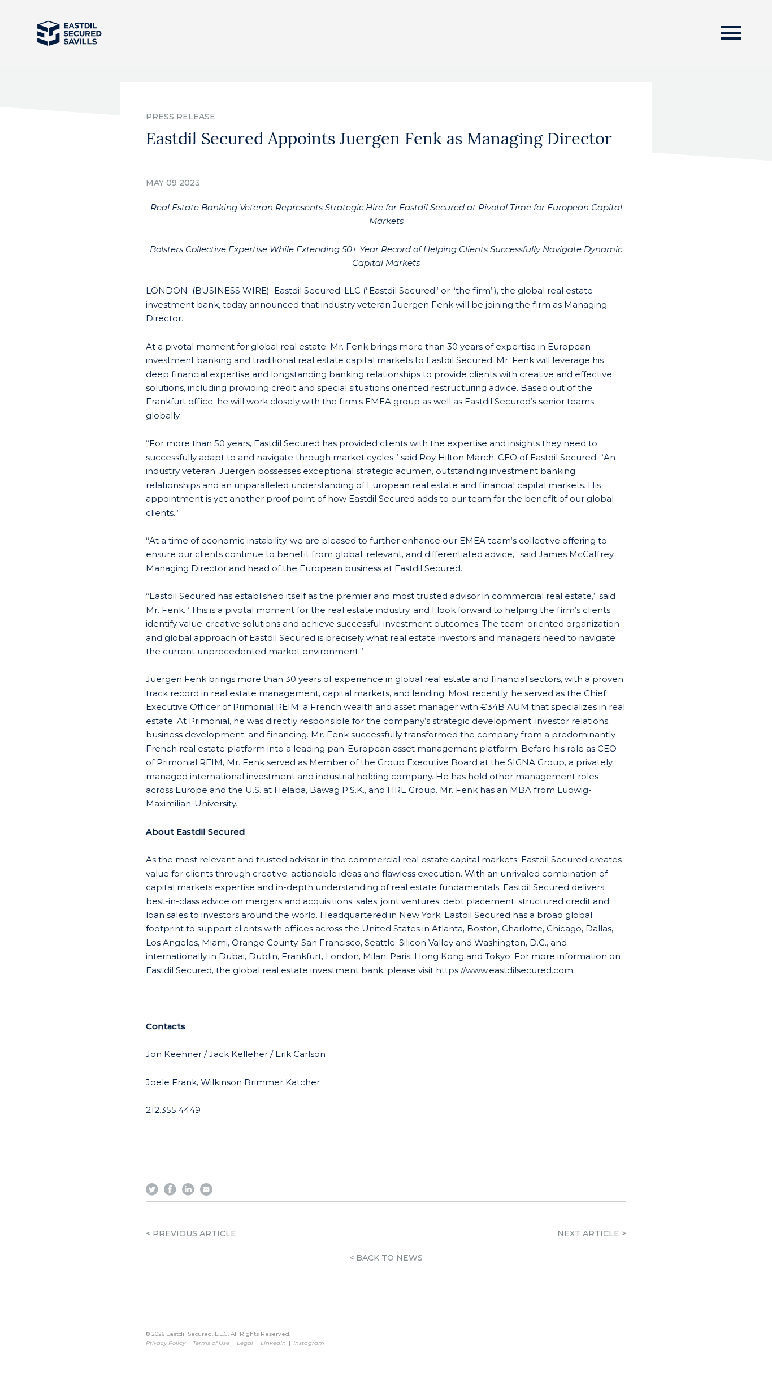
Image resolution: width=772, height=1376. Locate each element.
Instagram (308, 1343)
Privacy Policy (165, 1343)
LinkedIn (273, 1343)
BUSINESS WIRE (231, 290)
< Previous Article (191, 1233)
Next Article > (591, 1233)
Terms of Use (211, 1343)
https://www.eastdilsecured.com (504, 970)
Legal (245, 1343)
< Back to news (386, 1258)
